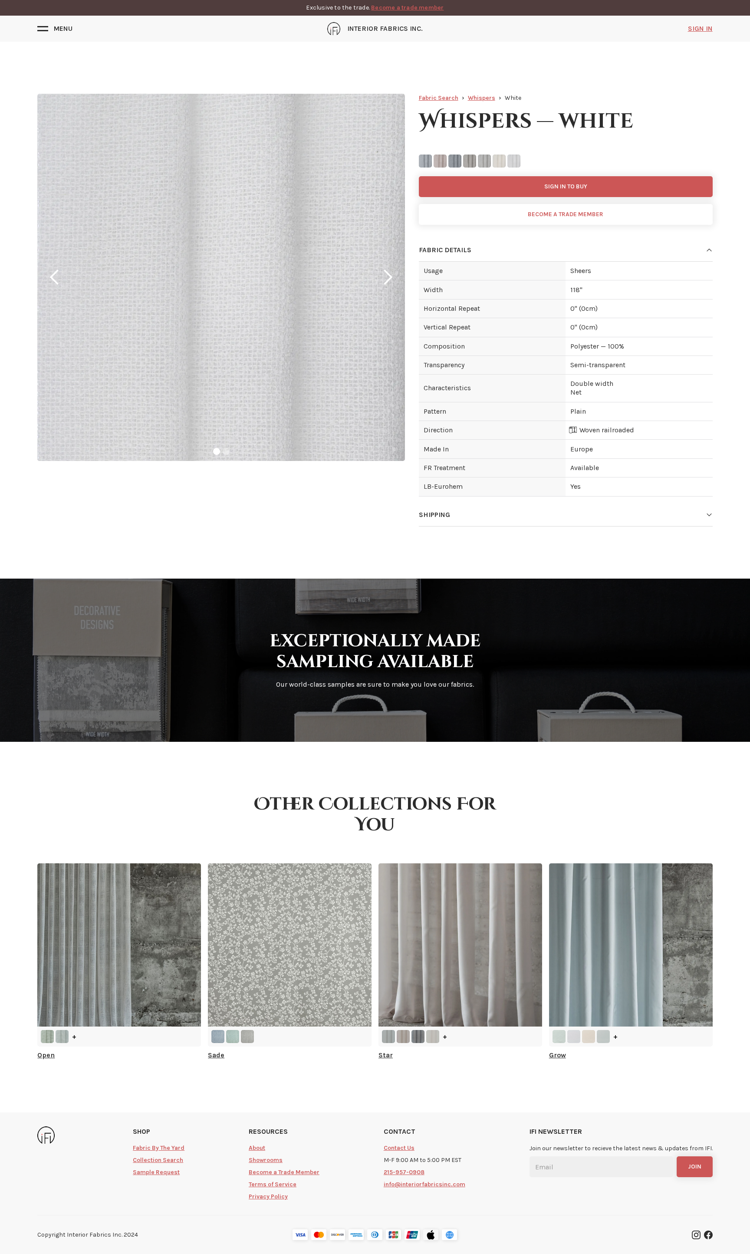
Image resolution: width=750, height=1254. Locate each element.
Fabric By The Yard (158, 1148)
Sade (216, 1055)
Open (46, 1055)
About (257, 1148)
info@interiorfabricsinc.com (424, 1184)
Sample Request (156, 1172)
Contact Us (399, 1148)
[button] (55, 29)
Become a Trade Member (284, 1172)
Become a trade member (407, 7)
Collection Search (158, 1160)
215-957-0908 (404, 1172)
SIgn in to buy (565, 186)
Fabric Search (438, 98)
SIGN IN (700, 28)
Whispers (481, 98)
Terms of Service (272, 1184)
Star (385, 1055)
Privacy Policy (268, 1196)
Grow (557, 1055)
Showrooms (266, 1160)
